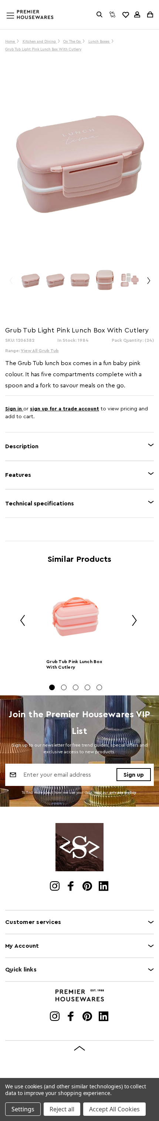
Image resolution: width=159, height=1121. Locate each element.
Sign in (14, 409)
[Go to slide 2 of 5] (64, 687)
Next (148, 283)
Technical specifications (39, 504)
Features (18, 475)
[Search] (99, 14)
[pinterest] (87, 886)
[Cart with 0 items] (149, 14)
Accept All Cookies (114, 1109)
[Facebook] (71, 886)
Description (21, 446)
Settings (22, 1109)
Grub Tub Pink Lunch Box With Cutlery (74, 664)
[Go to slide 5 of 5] (99, 687)
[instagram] (55, 886)
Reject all (62, 1109)
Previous (10, 283)
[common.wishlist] (125, 14)
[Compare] (112, 14)
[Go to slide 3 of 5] (75, 687)
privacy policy (122, 792)
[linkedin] (104, 886)
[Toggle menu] (17, 22)
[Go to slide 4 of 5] (87, 687)
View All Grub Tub (40, 350)
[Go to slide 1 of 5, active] (52, 687)
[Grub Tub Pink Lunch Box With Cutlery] (75, 616)
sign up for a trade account (64, 409)
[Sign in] (137, 14)
